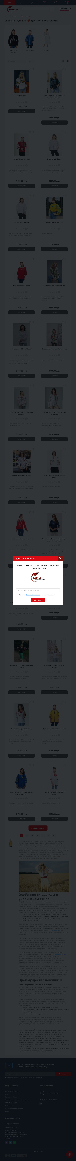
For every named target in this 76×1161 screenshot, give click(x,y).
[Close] (60, 558)
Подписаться (38, 600)
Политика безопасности (33, 595)
